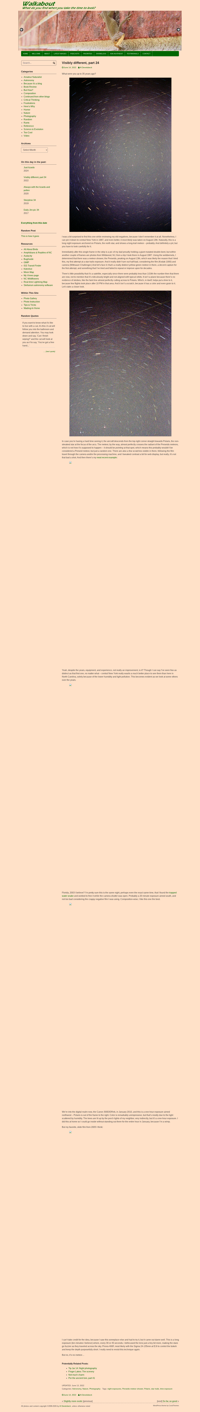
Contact (146, 54)
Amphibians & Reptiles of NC (38, 252)
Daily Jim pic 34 (31, 210)
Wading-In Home (32, 308)
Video (26, 136)
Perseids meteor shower (132, 1389)
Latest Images (60, 54)
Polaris (147, 1389)
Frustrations (29, 103)
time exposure (166, 1389)
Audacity (28, 256)
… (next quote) (49, 351)
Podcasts (74, 54)
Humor (27, 110)
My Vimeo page (31, 275)
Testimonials (133, 54)
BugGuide (28, 259)
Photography (94, 1389)
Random (28, 119)
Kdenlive (28, 269)
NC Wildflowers (31, 279)
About (47, 54)
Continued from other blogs (37, 96)
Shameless (101, 54)
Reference (29, 126)
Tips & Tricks (30, 305)
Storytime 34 (30, 200)
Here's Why (29, 106)
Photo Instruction (32, 302)
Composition (30, 93)
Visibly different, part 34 (35, 177)
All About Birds (31, 249)
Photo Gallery (30, 298)
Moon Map (29, 272)
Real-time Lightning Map (35, 282)
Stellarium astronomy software (38, 285)
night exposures (114, 1389)
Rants (26, 123)
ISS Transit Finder (32, 265)
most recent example (107, 457)
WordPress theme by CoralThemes (166, 1406)
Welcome (36, 54)
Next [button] (178, 30)
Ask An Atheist (116, 54)
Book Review (30, 87)
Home (25, 54)
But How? (28, 90)
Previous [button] (22, 30)
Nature (85, 1389)
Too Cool (28, 132)
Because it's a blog (33, 83)
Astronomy (76, 1389)
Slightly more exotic (73, 1401)
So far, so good (170, 1401)
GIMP (26, 262)
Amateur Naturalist (33, 77)
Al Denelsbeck (86, 67)
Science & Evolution (33, 129)
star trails (155, 1389)
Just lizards (29, 167)
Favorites (87, 54)
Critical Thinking (31, 100)
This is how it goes (30, 236)
